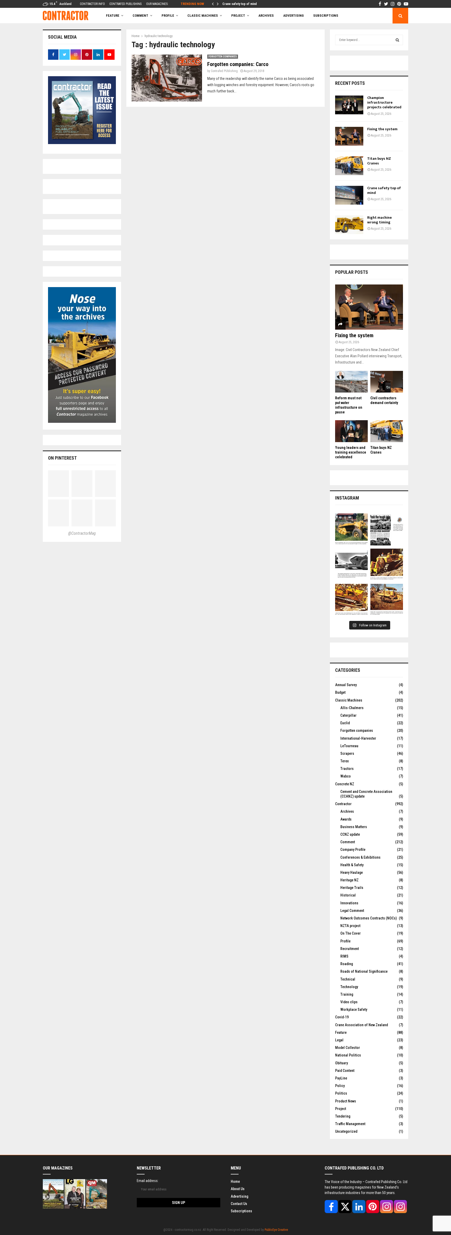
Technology (349, 987)
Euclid (345, 723)
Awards (346, 819)
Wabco (345, 776)
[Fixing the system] (349, 136)
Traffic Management (350, 1124)
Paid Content (344, 1070)
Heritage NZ (349, 880)
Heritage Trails (351, 888)
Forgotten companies (223, 56)
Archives (266, 15)
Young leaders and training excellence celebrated (350, 452)
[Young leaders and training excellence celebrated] (351, 431)
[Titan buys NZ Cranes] (349, 165)
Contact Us (239, 1204)
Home (235, 1181)
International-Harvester (358, 738)
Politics (341, 1093)
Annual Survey (346, 685)
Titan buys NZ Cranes (379, 161)
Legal (339, 1040)
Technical (347, 979)
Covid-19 (342, 1017)
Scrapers (347, 753)
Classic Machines (202, 15)
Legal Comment (352, 911)
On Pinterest (62, 458)
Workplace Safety (353, 1009)
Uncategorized (346, 1131)
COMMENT (140, 15)
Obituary (341, 1063)
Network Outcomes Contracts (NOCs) (368, 918)
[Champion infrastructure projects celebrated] (349, 105)
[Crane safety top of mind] (349, 195)
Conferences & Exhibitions (360, 857)
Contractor (343, 804)
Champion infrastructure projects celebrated (384, 102)
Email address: (147, 1181)
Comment (347, 842)
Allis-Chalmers (352, 708)
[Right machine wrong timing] (349, 224)
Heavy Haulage (351, 872)
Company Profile (352, 849)
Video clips (349, 1002)
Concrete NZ (344, 784)
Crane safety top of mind (239, 4)
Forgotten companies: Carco (237, 64)
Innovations (349, 903)
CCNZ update (350, 834)
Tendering (342, 1116)
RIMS (344, 956)
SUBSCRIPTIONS (325, 15)
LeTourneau (349, 746)
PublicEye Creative (276, 1230)
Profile (168, 15)
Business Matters (353, 827)
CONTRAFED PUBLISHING (125, 4)
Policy (340, 1086)
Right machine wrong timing (379, 220)
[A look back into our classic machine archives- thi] (351, 529)
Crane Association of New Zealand (361, 1025)
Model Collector (347, 1048)
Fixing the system (382, 129)
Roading (346, 964)
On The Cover (350, 933)
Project (238, 15)
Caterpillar (348, 715)
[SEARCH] (397, 40)
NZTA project (350, 926)
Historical (348, 895)
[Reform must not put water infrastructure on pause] (351, 382)
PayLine (341, 1078)
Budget (340, 692)
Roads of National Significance (364, 971)
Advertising (293, 15)
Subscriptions (241, 1211)
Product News (345, 1101)
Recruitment (349, 949)
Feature (112, 15)
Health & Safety (352, 865)
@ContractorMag (82, 533)
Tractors (347, 769)
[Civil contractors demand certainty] (386, 382)
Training (346, 994)
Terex (344, 761)
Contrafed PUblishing (224, 71)
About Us (238, 1189)
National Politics (348, 1055)
